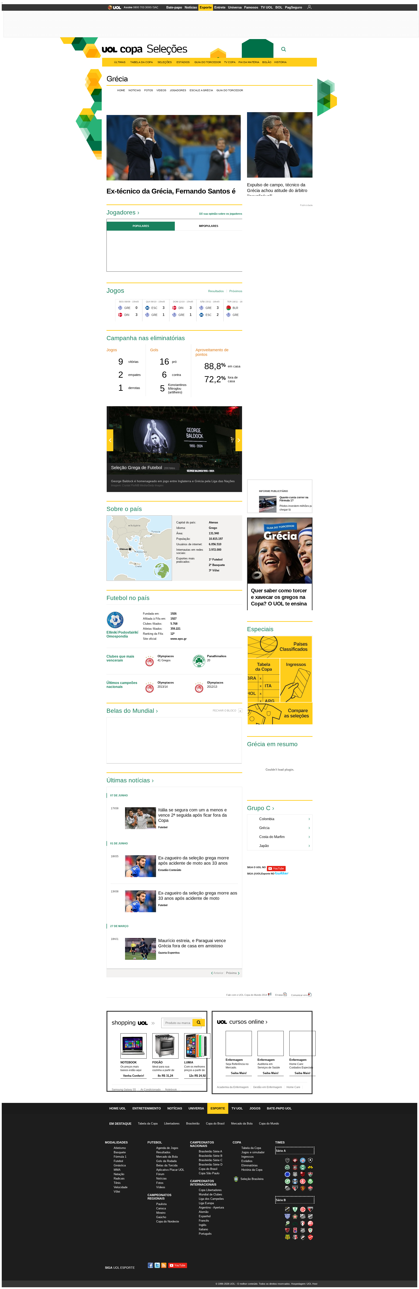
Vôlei (117, 1191)
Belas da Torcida (166, 1165)
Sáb (202, 301)
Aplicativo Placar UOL (170, 1169)
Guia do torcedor (229, 90)
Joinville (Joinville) (302, 1223)
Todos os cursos (297, 1020)
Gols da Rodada (166, 1161)
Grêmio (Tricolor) (295, 1181)
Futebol (118, 1161)
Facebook (151, 1265)
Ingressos (247, 1156)
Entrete (219, 7)
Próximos (235, 291)
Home (121, 90)
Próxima (231, 973)
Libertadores (172, 1123)
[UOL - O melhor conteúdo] (113, 9)
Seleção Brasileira (251, 1179)
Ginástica (120, 1165)
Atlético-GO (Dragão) (310, 1209)
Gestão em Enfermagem (267, 1087)
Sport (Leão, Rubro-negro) (302, 1188)
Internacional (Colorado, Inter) (302, 1181)
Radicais (119, 1178)
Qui (148, 301)
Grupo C (258, 808)
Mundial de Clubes (210, 1194)
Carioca (161, 1208)
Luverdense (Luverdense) (287, 1223)
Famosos (251, 7)
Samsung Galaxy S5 (124, 1089)
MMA (117, 1169)
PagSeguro (293, 7)
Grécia (117, 78)
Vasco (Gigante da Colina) (302, 1237)
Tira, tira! (224, 740)
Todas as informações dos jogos (263, 680)
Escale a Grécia (201, 90)
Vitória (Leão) (310, 1188)
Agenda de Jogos (167, 1148)
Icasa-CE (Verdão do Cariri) (295, 1223)
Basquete (120, 1152)
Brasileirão (192, 1123)
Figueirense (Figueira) (295, 1174)
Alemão (203, 1212)
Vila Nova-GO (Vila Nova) (310, 1237)
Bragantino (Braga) (302, 1216)
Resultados (216, 291)
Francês (204, 1220)
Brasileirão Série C (210, 1160)
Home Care (293, 1087)
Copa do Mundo (269, 1123)
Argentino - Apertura (211, 1207)
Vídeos (161, 90)
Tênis (117, 1182)
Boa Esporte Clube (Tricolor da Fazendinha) (295, 1216)
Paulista (161, 1204)
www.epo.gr (178, 638)
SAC (155, 7)
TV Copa (229, 62)
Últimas (119, 62)
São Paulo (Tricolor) (295, 1188)
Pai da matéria (249, 62)
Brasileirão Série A (210, 1151)
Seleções (166, 49)
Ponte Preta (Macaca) (302, 1230)
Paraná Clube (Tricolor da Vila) (295, 1230)
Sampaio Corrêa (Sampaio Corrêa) (287, 1237)
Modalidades (116, 1142)
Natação (119, 1174)
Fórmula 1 (120, 1156)
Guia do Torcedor (207, 62)
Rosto (124, 740)
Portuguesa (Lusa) (310, 1230)
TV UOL (267, 7)
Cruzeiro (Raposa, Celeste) (287, 1174)
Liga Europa (206, 1203)
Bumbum (191, 740)
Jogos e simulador (252, 1152)
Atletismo (120, 1148)
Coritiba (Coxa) (302, 1167)
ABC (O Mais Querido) (287, 1209)
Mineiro (160, 1212)
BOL (278, 7)
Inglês (202, 1225)
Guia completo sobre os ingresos (296, 680)
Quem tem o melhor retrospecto (265, 624)
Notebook (171, 1089)
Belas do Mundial (130, 710)
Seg (121, 301)
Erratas (279, 995)
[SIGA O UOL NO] (276, 870)
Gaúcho (161, 1217)
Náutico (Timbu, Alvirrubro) (310, 1223)
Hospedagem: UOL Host (304, 1283)
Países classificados (279, 647)
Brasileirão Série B (210, 1155)
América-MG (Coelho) (295, 1209)
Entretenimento (146, 1108)
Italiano (203, 1229)
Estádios (183, 62)
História (280, 62)
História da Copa (251, 1169)
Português (205, 1233)
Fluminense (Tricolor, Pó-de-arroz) (310, 1174)
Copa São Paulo (209, 1173)
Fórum (160, 1174)
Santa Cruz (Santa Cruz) (295, 1237)
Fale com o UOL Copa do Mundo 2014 (246, 995)
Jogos (254, 1108)
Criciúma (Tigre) (310, 1167)
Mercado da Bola (241, 1123)
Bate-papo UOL (279, 1108)
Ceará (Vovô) (310, 1216)
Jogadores (178, 90)
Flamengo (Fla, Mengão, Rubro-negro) (302, 1174)
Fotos (148, 90)
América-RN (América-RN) (302, 1209)
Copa (131, 49)
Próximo (238, 249)
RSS (164, 1265)
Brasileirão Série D (210, 1164)
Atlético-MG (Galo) (287, 1160)
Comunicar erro (299, 995)
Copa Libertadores (210, 1190)
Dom (175, 301)
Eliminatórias (249, 1165)
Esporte (206, 7)
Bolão (266, 62)
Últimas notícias (128, 780)
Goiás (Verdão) (287, 1181)
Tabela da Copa (141, 62)
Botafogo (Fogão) (310, 1160)
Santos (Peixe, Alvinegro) (287, 1188)
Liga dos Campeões (211, 1198)
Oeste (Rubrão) (287, 1230)
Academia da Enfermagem (233, 1087)
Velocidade (120, 1187)
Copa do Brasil (215, 1123)
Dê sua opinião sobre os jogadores (220, 213)
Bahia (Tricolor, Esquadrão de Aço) (302, 1160)
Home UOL (117, 1108)
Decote (157, 740)
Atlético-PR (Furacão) (295, 1160)
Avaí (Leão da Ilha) (287, 1216)
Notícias (191, 7)
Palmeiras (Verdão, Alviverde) (310, 1181)
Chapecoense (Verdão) (287, 1167)
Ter (229, 301)
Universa (235, 7)
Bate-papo (174, 7)
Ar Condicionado (151, 1089)
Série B (281, 1200)
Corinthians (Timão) (295, 1167)
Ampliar (228, 411)
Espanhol (205, 1216)
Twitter (157, 1265)
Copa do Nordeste (167, 1221)
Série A (281, 1150)
